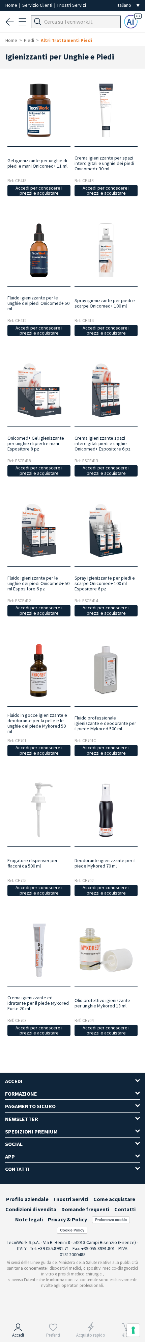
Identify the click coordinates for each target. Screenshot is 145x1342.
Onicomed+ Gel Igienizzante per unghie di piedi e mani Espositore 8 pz (35, 443)
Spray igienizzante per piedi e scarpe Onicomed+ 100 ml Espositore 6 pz (105, 583)
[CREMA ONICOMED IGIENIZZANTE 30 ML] (106, 110)
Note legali (29, 1219)
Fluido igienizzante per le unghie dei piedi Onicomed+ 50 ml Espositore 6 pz (38, 583)
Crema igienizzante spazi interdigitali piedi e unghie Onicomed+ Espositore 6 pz (102, 443)
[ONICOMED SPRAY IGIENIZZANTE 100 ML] (106, 250)
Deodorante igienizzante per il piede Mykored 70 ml (105, 863)
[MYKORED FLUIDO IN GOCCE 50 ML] (38, 670)
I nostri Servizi (71, 5)
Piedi (29, 40)
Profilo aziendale (27, 1199)
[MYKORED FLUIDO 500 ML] (106, 670)
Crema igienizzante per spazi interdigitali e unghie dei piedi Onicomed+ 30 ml (104, 163)
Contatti (125, 1209)
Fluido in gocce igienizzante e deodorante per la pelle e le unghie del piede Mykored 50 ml (37, 723)
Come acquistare (114, 1199)
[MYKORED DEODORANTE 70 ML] (106, 810)
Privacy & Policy (67, 1219)
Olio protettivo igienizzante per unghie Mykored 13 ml (102, 1003)
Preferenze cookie (111, 1219)
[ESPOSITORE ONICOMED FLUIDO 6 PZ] (38, 530)
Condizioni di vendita (30, 1209)
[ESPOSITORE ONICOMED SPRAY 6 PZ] (106, 530)
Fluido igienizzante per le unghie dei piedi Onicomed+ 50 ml (38, 303)
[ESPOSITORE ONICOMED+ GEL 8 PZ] (38, 390)
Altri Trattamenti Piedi (66, 40)
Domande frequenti (85, 1209)
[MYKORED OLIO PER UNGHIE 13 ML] (106, 950)
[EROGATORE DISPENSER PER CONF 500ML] (38, 810)
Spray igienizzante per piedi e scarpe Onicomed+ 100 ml (105, 303)
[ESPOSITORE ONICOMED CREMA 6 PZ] (106, 390)
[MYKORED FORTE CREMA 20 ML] (38, 950)
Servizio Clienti (37, 5)
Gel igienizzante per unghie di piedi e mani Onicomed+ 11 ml (37, 163)
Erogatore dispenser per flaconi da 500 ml (32, 863)
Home (11, 5)
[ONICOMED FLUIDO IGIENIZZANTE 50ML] (38, 250)
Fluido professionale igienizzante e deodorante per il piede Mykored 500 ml (105, 723)
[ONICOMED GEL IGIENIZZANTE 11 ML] (38, 110)
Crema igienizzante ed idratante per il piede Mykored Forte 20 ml (38, 1003)
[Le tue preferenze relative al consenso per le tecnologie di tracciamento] (133, 1330)
